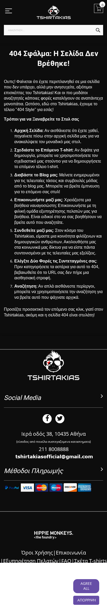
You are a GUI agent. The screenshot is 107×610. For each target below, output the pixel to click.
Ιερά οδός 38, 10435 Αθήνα (53, 433)
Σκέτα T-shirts (90, 560)
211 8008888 (54, 449)
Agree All (86, 586)
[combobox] (53, 30)
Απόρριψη (86, 600)
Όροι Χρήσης (37, 552)
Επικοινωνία (71, 552)
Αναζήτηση (25, 286)
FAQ (66, 560)
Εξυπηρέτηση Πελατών (30, 560)
